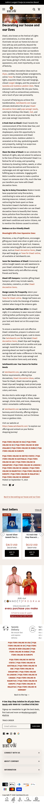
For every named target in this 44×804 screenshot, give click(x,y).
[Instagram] (11, 733)
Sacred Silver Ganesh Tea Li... (11, 536)
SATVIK (6, 715)
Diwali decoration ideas (23, 378)
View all (38, 510)
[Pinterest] (15, 733)
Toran (10, 77)
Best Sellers (10, 509)
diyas (4, 74)
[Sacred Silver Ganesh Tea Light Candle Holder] (11, 522)
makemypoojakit (29, 712)
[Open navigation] (3, 9)
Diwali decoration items (25, 250)
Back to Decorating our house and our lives (22, 497)
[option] (22, 595)
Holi (31, 112)
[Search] (33, 9)
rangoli (12, 83)
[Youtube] (7, 733)
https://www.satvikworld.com (14, 426)
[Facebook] (4, 733)
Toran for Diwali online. (12, 298)
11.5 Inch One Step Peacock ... (32, 536)
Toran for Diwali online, (31, 253)
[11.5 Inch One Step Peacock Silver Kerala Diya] (32, 522)
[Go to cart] (39, 9)
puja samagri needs (29, 109)
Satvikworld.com (23, 103)
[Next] (41, 534)
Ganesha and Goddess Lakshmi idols (17, 86)
